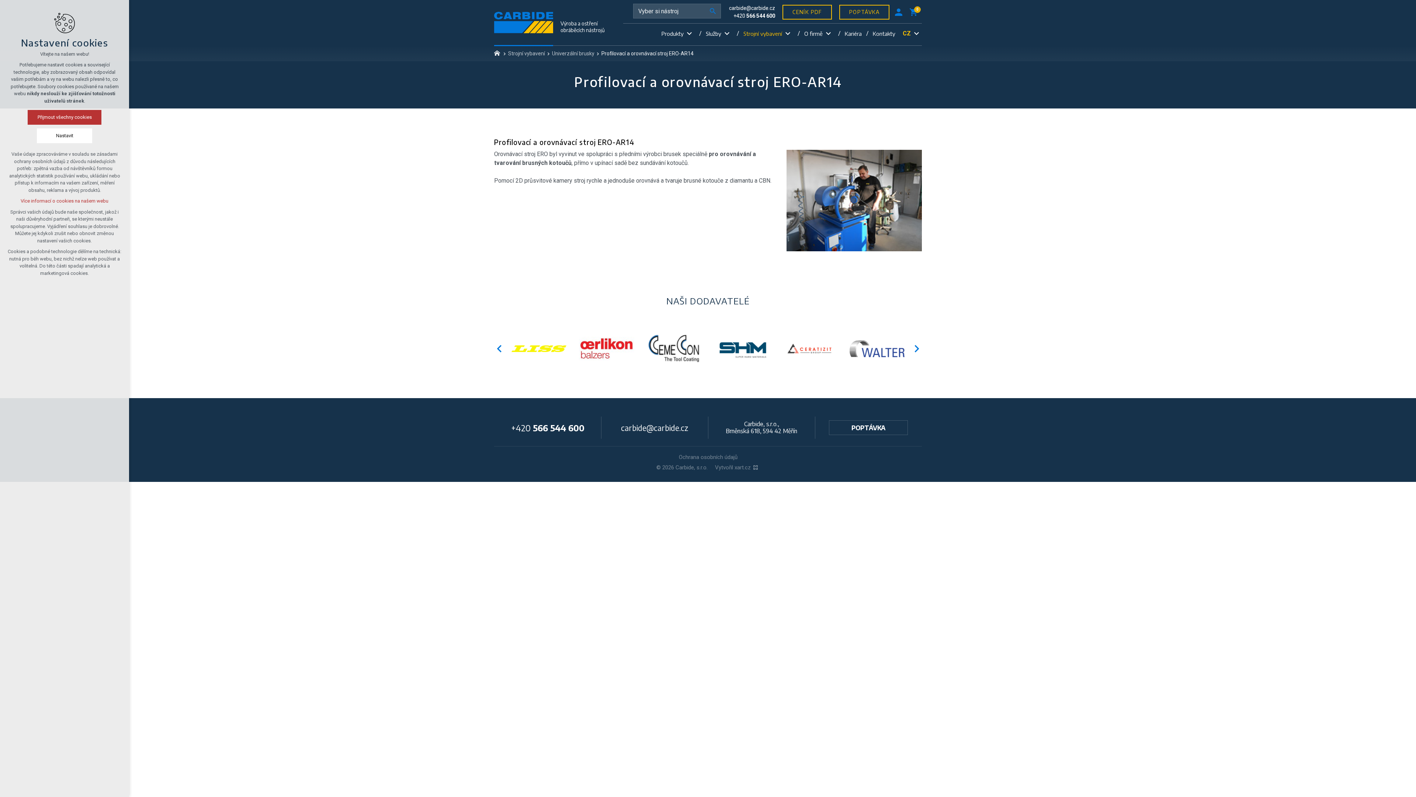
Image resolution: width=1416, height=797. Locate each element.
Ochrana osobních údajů (708, 457)
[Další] (499, 348)
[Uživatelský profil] (898, 12)
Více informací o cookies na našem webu (64, 201)
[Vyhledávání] (677, 11)
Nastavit (64, 135)
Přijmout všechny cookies (65, 117)
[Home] (499, 52)
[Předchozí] (916, 348)
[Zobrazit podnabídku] (689, 34)
